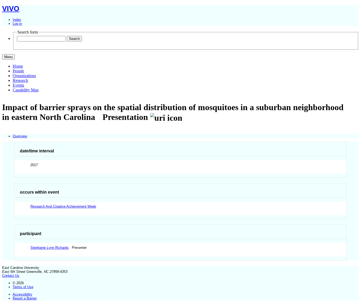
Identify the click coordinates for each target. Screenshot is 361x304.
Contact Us (10, 276)
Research (20, 80)
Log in (17, 24)
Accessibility (22, 294)
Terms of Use (23, 287)
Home (18, 66)
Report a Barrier (25, 298)
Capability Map (26, 90)
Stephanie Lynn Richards (49, 248)
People (18, 71)
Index (17, 20)
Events (18, 85)
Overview (20, 136)
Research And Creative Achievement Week (63, 206)
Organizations (24, 75)
